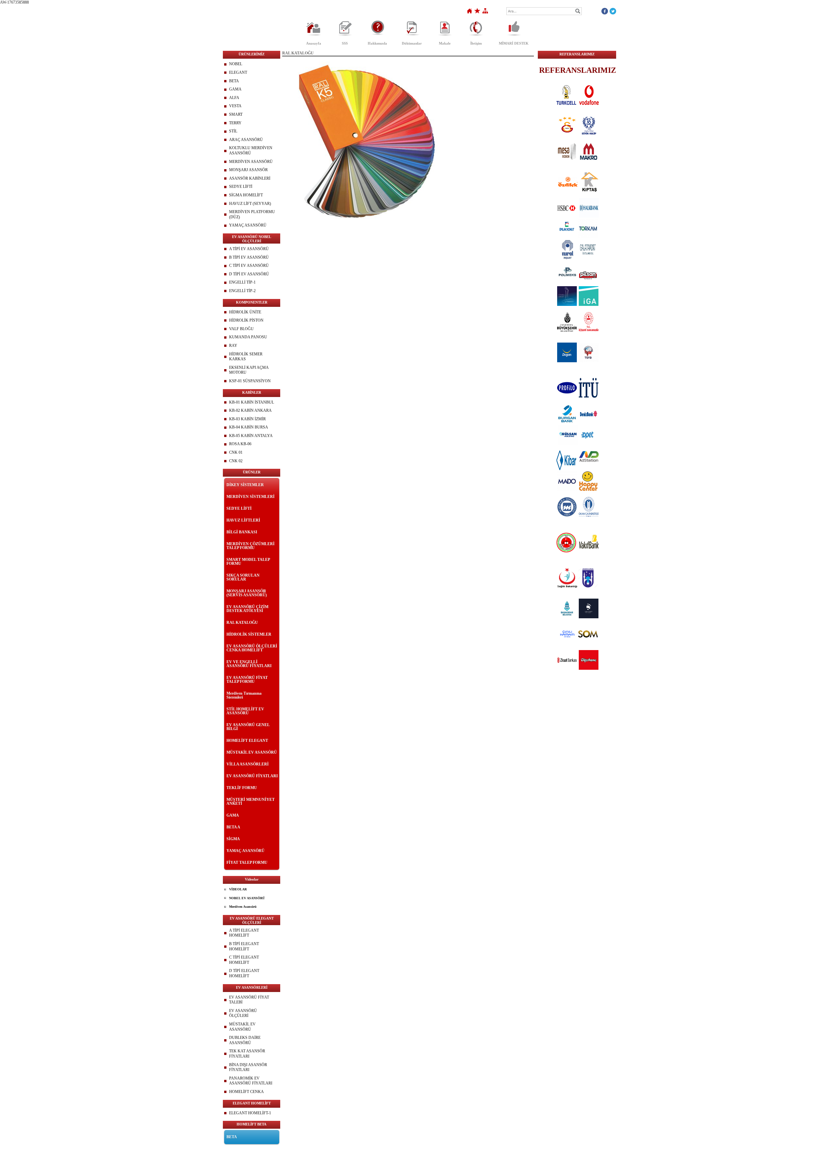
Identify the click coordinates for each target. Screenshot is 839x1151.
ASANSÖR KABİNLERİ (249, 178)
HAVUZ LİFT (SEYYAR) (250, 203)
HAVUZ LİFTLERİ (243, 520)
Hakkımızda (377, 43)
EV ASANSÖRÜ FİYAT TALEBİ (249, 1000)
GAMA (235, 89)
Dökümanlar (412, 43)
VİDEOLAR (238, 889)
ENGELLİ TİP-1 (242, 282)
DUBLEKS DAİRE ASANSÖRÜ (245, 1040)
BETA (234, 81)
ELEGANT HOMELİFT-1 (250, 1113)
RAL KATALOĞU (242, 622)
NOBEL (235, 64)
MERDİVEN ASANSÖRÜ (251, 161)
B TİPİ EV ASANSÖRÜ (249, 257)
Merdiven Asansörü (243, 906)
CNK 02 (236, 461)
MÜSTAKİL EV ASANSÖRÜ (251, 752)
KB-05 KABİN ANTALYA (251, 435)
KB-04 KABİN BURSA (248, 427)
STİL (233, 131)
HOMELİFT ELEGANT (247, 740)
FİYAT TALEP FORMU (246, 862)
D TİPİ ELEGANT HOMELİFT (244, 973)
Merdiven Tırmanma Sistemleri (244, 695)
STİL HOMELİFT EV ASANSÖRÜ (245, 711)
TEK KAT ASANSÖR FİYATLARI (247, 1054)
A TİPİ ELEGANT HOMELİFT (244, 933)
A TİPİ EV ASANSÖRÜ (249, 249)
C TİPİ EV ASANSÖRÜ (249, 265)
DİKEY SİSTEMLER (245, 485)
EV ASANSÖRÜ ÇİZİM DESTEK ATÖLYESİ (247, 609)
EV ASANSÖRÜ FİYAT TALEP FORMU (247, 679)
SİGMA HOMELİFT (246, 195)
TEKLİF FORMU (241, 787)
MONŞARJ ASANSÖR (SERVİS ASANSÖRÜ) (246, 593)
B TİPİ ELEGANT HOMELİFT (244, 946)
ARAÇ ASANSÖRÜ (246, 139)
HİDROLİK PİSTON (246, 320)
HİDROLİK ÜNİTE (245, 312)
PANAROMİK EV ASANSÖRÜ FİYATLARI (250, 1081)
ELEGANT (238, 72)
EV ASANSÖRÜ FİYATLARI (252, 776)
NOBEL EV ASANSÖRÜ (247, 898)
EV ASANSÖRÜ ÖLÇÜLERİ (243, 1013)
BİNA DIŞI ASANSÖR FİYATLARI (248, 1067)
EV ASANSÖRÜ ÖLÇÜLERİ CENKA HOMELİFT (251, 648)
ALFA (234, 97)
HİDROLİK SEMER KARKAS (246, 357)
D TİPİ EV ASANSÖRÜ (249, 274)
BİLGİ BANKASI (241, 532)
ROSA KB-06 (240, 444)
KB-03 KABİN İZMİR (247, 419)
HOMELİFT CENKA (246, 1091)
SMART (236, 114)
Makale (445, 43)
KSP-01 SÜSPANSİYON (250, 381)
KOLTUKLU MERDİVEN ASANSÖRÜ (250, 150)
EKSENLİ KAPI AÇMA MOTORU (249, 370)
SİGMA (233, 839)
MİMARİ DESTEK (514, 43)
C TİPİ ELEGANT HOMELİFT (244, 960)
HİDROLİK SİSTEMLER (248, 634)
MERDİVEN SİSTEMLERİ (250, 496)
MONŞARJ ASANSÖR (248, 170)
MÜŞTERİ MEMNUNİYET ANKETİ (250, 801)
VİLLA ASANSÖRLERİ (247, 764)
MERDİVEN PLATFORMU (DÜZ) (252, 214)
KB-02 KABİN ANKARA (250, 410)
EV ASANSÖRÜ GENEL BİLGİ (247, 727)
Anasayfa (313, 43)
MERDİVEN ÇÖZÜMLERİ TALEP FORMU (250, 546)
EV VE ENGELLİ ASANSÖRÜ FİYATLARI (249, 664)
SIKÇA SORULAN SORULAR (243, 577)
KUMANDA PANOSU (248, 337)
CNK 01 (236, 452)
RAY (233, 345)
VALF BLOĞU (241, 329)
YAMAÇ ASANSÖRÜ (247, 225)
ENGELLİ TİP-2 (242, 290)
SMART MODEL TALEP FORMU (248, 561)
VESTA (235, 106)
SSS (345, 43)
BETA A (233, 827)
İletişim (476, 43)
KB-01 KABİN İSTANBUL (251, 402)
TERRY (235, 123)
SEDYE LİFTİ (240, 186)
